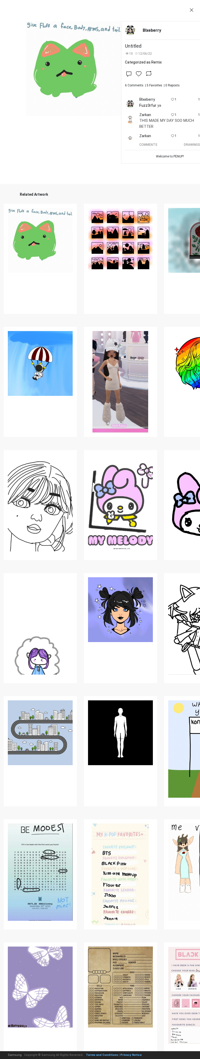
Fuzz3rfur (147, 105)
